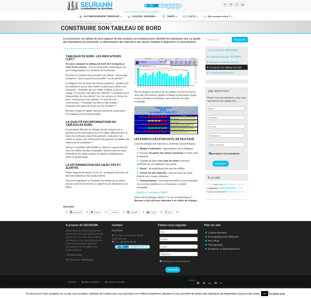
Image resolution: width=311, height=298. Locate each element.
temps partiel (232, 192)
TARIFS (171, 16)
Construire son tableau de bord (226, 67)
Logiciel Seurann (217, 232)
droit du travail (229, 184)
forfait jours (240, 184)
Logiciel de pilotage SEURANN (226, 56)
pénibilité (239, 188)
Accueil (63, 23)
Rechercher (240, 39)
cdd (209, 184)
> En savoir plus (74, 254)
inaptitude (212, 188)
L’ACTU (191, 16)
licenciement (226, 188)
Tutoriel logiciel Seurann (222, 72)
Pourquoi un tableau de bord (225, 62)
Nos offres (213, 240)
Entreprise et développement (224, 248)
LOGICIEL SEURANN (143, 16)
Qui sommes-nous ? (219, 16)
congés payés (217, 184)
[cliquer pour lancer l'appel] (163, 5)
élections (241, 191)
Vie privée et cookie (115, 281)
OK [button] (264, 293)
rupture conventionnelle (216, 191)
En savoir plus (277, 293)
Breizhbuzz (87, 259)
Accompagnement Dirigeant (223, 236)
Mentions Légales (90, 281)
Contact (72, 281)
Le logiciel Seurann (75, 23)
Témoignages (215, 244)
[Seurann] (102, 6)
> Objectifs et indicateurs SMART (151, 192)
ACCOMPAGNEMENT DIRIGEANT (101, 16)
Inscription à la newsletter (225, 153)
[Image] (166, 73)
